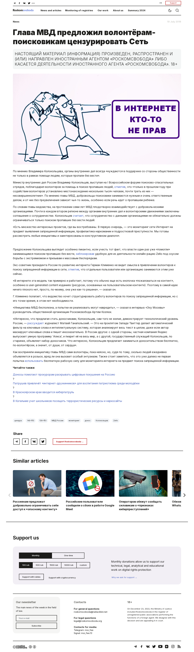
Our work (103, 10)
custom (83, 565)
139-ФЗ (42, 420)
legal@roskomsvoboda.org (88, 621)
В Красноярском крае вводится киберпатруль (43, 392)
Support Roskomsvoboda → (70, 441)
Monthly (35, 555)
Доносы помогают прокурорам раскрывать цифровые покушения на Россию (64, 374)
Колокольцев (102, 420)
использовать (34, 360)
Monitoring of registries (79, 10)
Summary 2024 (136, 10)
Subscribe (36, 626)
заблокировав (85, 253)
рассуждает (35, 323)
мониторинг (74, 420)
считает (78, 215)
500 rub (39, 565)
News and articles (51, 10)
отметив (119, 186)
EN (161, 3)
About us (118, 10)
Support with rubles (31, 577)
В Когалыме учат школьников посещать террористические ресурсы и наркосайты (67, 401)
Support (173, 3)
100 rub (25, 565)
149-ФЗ (30, 420)
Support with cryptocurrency (62, 577)
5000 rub (68, 565)
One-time (68, 555)
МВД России (57, 420)
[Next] (184, 495)
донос (87, 420)
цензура (18, 420)
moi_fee (89, 630)
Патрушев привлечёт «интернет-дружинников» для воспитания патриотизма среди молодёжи (76, 383)
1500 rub (54, 565)
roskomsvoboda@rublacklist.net (90, 611)
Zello (115, 420)
